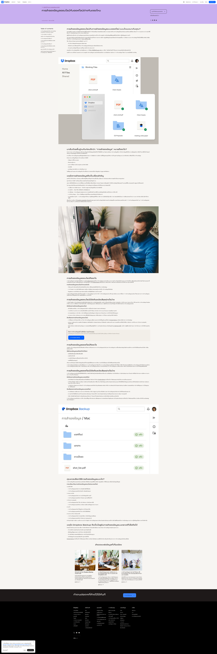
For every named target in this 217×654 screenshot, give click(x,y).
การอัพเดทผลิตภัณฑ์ (88, 627)
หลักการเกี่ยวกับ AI (111, 620)
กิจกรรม (121, 612)
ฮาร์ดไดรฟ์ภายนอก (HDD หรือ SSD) (75, 353)
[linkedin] (154, 20)
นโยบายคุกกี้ (110, 616)
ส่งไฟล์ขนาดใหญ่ (100, 610)
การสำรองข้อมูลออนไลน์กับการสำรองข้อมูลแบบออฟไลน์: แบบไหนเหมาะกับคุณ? (48, 32)
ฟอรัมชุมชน (122, 620)
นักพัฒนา (121, 618)
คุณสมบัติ (75, 616)
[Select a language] (184, 2)
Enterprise (87, 616)
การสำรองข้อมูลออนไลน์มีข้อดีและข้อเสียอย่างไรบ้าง (48, 41)
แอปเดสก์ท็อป (75, 610)
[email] (156, 20)
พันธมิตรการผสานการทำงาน (125, 625)
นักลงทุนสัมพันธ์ (134, 614)
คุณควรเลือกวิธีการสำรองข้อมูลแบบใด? (47, 49)
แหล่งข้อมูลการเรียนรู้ (112, 623)
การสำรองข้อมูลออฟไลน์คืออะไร (46, 43)
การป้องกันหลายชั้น (117, 325)
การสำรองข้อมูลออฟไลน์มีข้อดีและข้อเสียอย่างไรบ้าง (48, 46)
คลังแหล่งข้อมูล (123, 616)
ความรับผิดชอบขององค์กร (136, 616)
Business (87, 614)
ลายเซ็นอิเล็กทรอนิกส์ (100, 623)
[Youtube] (79, 633)
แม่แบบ (74, 623)
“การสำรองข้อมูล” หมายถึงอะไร (46, 34)
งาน (132, 612)
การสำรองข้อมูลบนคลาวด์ (89, 281)
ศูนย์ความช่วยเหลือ (111, 610)
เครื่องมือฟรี (75, 625)
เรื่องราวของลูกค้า (123, 614)
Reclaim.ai (87, 623)
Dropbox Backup (96, 282)
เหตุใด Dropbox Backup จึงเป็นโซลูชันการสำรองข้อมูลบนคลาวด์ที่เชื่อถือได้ (48, 52)
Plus (86, 610)
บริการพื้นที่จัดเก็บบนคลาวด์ (95, 50)
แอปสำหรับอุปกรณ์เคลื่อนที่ (78, 612)
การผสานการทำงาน (77, 614)
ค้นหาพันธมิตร (122, 627)
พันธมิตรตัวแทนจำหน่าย (124, 623)
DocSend (87, 620)
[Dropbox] (6, 2)
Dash (86, 618)
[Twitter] (74, 633)
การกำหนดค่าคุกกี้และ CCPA (113, 618)
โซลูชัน (74, 618)
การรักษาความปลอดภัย (77, 620)
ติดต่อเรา (110, 612)
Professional (87, 612)
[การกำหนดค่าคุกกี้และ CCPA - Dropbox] (18, 646)
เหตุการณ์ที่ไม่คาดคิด (86, 38)
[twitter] (151, 20)
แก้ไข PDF (99, 621)
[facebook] (152, 20)
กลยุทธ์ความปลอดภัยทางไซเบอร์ (83, 200)
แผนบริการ (87, 625)
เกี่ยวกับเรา (134, 610)
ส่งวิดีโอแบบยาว (99, 612)
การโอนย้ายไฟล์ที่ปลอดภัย (101, 617)
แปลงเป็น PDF (99, 625)
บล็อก (121, 610)
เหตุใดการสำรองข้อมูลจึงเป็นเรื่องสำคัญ (47, 36)
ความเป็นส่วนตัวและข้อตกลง (113, 614)
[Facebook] (77, 633)
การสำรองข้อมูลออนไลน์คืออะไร (46, 38)
